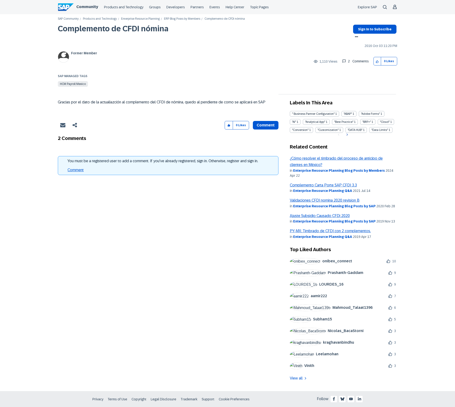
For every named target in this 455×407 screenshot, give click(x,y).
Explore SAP (367, 7)
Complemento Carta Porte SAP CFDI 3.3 (323, 185)
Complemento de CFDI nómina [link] (225, 18)
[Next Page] (346, 135)
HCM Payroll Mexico (73, 84)
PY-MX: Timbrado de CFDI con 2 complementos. (330, 231)
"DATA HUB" (355, 130)
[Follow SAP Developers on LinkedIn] (359, 399)
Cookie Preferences (234, 399)
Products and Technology (123, 7)
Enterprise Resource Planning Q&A (322, 191)
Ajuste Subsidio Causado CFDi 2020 (320, 216)
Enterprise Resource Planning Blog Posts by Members (339, 170)
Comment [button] (266, 125)
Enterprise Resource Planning (140, 18)
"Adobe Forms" (370, 114)
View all (296, 378)
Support (208, 399)
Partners (197, 7)
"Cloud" (385, 122)
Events (214, 7)
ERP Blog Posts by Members (182, 18)
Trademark (189, 399)
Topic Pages (259, 7)
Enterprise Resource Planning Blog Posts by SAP (334, 206)
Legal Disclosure (163, 399)
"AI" (294, 122)
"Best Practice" (343, 122)
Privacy (97, 399)
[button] (377, 61)
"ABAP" (348, 114)
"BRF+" (366, 122)
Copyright (139, 399)
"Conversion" (300, 130)
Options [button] (355, 37)
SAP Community (68, 18)
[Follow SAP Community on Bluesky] (342, 399)
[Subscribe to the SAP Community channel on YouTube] (351, 399)
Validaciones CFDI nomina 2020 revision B (324, 200)
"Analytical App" (315, 122)
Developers (175, 7)
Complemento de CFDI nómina (113, 28)
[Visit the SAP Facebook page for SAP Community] (334, 399)
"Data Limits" (379, 130)
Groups (155, 7)
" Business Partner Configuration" (313, 114)
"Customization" (328, 130)
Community (87, 7)
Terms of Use (117, 399)
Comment (76, 170)
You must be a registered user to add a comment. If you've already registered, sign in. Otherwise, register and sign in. (163, 161)
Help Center (235, 7)
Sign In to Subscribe (374, 29)
